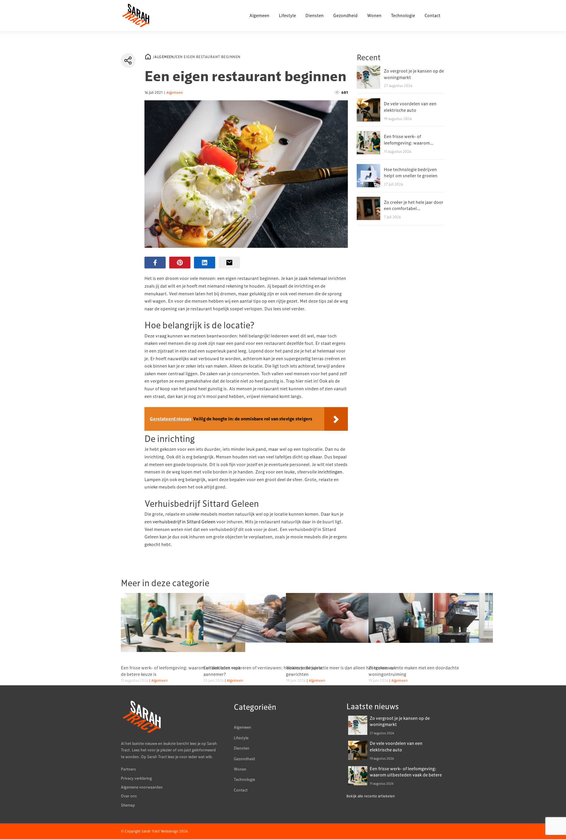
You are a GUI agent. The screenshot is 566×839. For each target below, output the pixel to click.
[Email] (229, 262)
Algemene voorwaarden (142, 787)
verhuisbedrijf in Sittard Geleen (184, 522)
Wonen (374, 15)
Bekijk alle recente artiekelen (370, 796)
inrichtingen (330, 472)
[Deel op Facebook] (155, 262)
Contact (432, 15)
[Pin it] (179, 262)
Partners (128, 769)
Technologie (403, 15)
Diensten (314, 15)
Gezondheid (345, 15)
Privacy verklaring (136, 778)
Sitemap (128, 805)
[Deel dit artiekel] (128, 60)
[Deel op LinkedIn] (204, 262)
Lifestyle (287, 15)
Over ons (129, 796)
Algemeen (259, 15)
